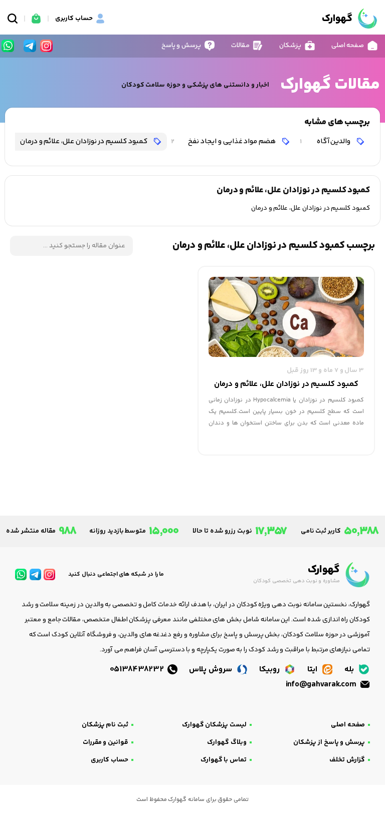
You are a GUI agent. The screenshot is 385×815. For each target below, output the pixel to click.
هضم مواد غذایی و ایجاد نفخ (224, 141)
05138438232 (138, 669)
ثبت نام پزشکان (105, 725)
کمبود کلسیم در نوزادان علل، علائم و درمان (76, 141)
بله (350, 669)
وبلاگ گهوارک (227, 742)
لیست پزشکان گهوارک (214, 725)
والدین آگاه (326, 141)
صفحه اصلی (348, 725)
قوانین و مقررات (105, 742)
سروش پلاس (211, 669)
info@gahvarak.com (322, 684)
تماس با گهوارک (224, 760)
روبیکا (270, 669)
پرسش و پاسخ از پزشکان (329, 742)
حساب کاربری (109, 760)
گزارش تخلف (347, 760)
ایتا (313, 669)
